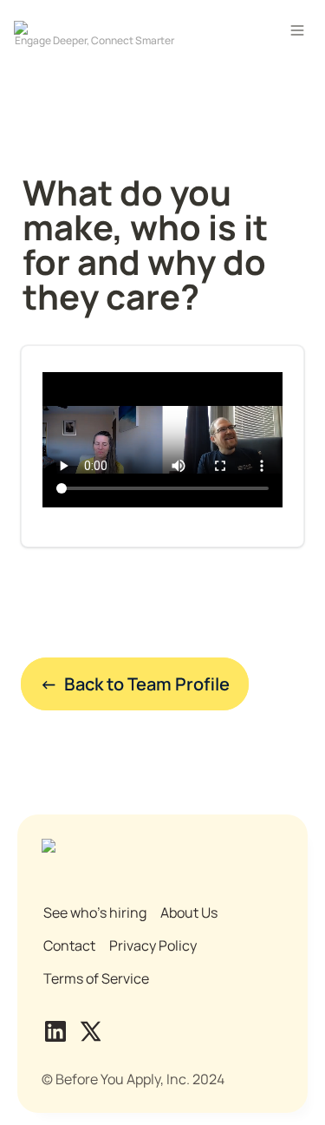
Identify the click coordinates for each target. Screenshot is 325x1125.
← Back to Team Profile (135, 684)
